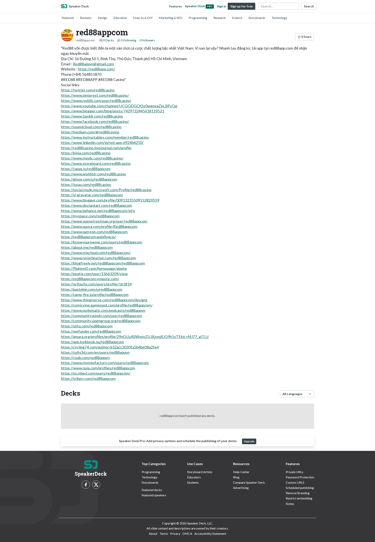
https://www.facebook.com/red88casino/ (95, 121)
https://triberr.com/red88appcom (88, 378)
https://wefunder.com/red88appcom (91, 331)
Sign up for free (241, 6)
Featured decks (152, 490)
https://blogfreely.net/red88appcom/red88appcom (103, 263)
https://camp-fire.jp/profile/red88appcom (95, 294)
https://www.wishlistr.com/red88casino (93, 174)
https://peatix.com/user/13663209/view (94, 273)
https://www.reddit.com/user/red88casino (96, 100)
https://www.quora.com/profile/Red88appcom (99, 226)
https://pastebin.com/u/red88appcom (91, 289)
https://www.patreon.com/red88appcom (94, 232)
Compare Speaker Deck (249, 482)
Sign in (221, 6)
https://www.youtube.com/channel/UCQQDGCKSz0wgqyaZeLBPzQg (119, 106)
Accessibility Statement (210, 533)
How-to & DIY (143, 18)
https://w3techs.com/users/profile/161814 (96, 284)
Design (102, 18)
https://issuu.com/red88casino (86, 184)
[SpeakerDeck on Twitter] (96, 485)
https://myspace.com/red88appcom (90, 216)
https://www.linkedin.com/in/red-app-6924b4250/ (102, 142)
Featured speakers (154, 495)
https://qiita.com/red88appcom (86, 326)
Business (86, 18)
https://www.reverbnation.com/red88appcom (98, 258)
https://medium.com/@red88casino (90, 132)
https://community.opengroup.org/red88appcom (100, 321)
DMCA (187, 533)
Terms (164, 533)
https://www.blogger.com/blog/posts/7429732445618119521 (112, 111)
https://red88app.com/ (96, 69)
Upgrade (249, 441)
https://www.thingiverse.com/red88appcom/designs (104, 300)
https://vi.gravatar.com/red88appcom (92, 195)
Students (193, 482)
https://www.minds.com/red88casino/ (92, 158)
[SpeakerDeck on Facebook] (86, 485)
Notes (290, 504)
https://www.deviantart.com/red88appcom (96, 205)
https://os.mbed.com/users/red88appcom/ (95, 373)
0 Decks (108, 40)
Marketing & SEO (170, 18)
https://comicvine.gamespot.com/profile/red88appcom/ (107, 305)
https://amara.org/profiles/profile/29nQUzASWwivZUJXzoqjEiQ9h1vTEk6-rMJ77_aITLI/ (135, 336)
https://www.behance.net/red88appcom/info (98, 210)
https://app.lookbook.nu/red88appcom (92, 342)
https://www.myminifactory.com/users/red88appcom (105, 362)
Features (175, 6)
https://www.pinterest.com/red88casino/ (95, 95)
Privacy (175, 533)
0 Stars (306, 36)
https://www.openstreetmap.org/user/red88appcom (104, 221)
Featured (68, 18)
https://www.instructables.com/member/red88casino (105, 137)
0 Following (128, 40)
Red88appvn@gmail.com (93, 64)
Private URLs (294, 472)
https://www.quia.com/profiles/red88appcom (98, 368)
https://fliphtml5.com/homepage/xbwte (94, 268)
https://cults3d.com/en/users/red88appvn (95, 352)
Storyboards (256, 18)
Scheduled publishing (300, 487)
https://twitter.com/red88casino (88, 90)
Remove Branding (298, 493)
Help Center (241, 472)
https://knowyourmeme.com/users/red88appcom (101, 242)
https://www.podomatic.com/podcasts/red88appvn (103, 310)
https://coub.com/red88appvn (85, 357)
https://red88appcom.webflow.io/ (88, 237)
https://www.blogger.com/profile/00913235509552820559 (110, 200)
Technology (279, 18)
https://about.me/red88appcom (87, 247)
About (153, 533)
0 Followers (147, 40)
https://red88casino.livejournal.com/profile (96, 148)
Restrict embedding (299, 498)
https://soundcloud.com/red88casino (91, 127)
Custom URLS (295, 482)
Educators (194, 477)
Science (237, 18)
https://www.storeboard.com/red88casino (96, 163)
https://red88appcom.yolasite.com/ (90, 279)
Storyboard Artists (199, 472)
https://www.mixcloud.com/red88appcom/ (96, 252)
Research (219, 18)
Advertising (241, 487)
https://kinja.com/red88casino (86, 153)
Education (120, 18)
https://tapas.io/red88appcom (85, 168)
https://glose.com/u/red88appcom (89, 179)
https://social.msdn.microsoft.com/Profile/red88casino (106, 190)
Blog (236, 477)
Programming (198, 18)
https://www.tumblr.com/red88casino (92, 116)
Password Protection (300, 477)
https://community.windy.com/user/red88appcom (101, 315)
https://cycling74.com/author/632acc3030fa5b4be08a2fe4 (110, 347)
